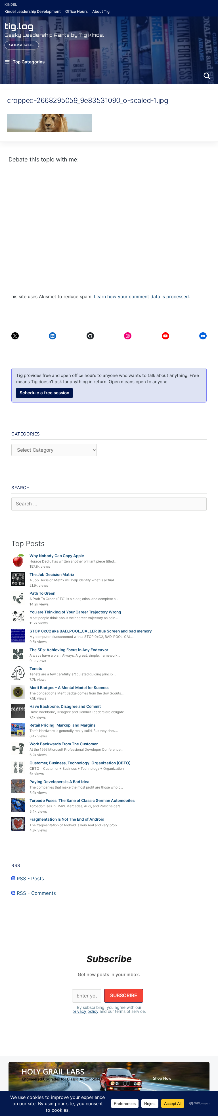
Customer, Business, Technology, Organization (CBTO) (80, 763)
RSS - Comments (35, 893)
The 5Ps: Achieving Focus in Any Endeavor (69, 650)
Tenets (36, 668)
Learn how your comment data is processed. (142, 296)
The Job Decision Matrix (52, 574)
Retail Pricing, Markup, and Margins (62, 725)
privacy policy (85, 1011)
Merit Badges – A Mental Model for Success (69, 687)
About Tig (101, 11)
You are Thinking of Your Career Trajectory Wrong (75, 612)
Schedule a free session (44, 392)
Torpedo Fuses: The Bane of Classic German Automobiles (82, 800)
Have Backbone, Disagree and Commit (65, 706)
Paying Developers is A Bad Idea (59, 781)
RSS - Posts (29, 878)
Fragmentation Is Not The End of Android (67, 819)
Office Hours (76, 11)
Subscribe (21, 45)
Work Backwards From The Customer (64, 744)
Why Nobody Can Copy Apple (57, 555)
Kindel (11, 5)
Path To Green (42, 593)
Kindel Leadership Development (33, 11)
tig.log (19, 26)
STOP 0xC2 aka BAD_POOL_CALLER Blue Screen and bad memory (91, 631)
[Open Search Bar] (206, 75)
